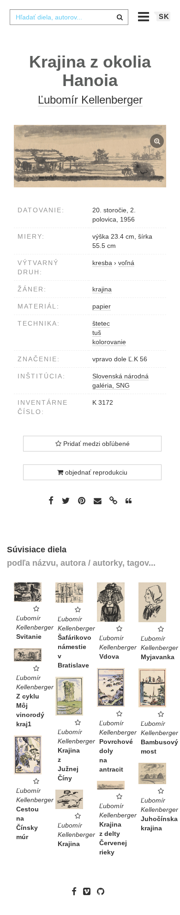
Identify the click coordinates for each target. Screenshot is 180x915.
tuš (96, 332)
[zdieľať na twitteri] (66, 500)
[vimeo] (89, 891)
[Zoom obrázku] (90, 156)
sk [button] (164, 16)
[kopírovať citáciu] (128, 501)
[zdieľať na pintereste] (82, 500)
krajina (102, 289)
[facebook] (76, 891)
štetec (101, 323)
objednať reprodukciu (95, 472)
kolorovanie (109, 342)
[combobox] (69, 17)
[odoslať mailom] (97, 501)
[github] (103, 891)
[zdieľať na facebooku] (51, 500)
